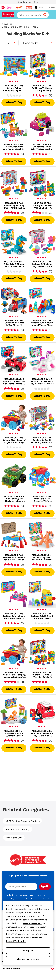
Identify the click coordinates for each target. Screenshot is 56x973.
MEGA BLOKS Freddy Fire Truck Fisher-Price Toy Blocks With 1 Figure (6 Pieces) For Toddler (42, 733)
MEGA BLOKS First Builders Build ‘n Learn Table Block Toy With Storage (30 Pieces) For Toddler (14, 557)
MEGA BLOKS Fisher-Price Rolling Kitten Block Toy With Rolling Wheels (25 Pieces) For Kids (42, 557)
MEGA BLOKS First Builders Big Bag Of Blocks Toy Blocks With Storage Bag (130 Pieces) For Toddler (42, 440)
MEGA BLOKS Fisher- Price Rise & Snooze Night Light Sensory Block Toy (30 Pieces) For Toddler (14, 733)
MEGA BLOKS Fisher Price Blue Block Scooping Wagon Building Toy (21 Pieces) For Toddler (42, 498)
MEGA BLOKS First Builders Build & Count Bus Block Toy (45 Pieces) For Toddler (42, 616)
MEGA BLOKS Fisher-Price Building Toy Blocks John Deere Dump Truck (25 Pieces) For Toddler (14, 498)
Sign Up (44, 886)
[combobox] (33, 14)
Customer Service (11, 969)
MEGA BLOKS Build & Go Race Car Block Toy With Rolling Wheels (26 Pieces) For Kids (13, 381)
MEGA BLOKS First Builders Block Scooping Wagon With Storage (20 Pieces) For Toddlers (13, 440)
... (17, 24)
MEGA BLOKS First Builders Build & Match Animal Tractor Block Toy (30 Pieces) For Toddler (42, 322)
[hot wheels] (19, 7)
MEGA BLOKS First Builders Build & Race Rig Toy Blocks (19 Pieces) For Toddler (14, 322)
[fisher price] (29, 7)
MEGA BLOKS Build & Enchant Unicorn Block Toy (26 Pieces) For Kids (42, 381)
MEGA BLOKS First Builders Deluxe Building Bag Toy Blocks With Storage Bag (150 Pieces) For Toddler (14, 88)
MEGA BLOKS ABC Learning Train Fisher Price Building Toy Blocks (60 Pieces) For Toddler (42, 205)
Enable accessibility (28, 2)
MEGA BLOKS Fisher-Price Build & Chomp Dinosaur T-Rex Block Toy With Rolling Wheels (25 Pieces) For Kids (14, 264)
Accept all (28, 950)
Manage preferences (28, 959)
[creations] (39, 7)
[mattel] (3, 7)
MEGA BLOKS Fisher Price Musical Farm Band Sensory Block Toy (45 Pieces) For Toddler (13, 146)
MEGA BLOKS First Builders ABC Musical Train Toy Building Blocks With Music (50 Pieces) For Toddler (42, 88)
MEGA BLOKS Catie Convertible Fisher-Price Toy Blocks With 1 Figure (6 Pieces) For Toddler (42, 146)
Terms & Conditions (19, 930)
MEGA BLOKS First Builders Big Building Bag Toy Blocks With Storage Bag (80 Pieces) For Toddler (14, 205)
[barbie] (10, 7)
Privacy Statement (32, 923)
